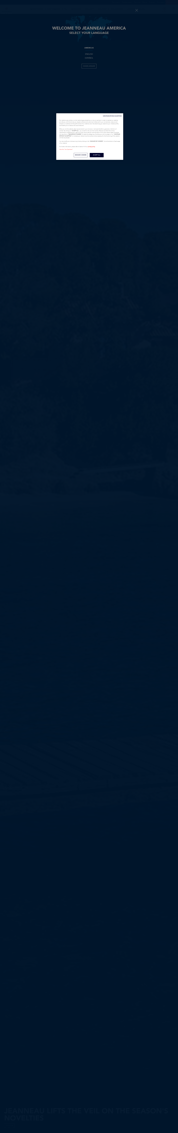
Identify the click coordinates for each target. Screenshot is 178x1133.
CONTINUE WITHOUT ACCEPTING (112, 115)
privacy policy (91, 146)
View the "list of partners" (66, 149)
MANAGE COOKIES (80, 155)
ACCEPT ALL (96, 155)
